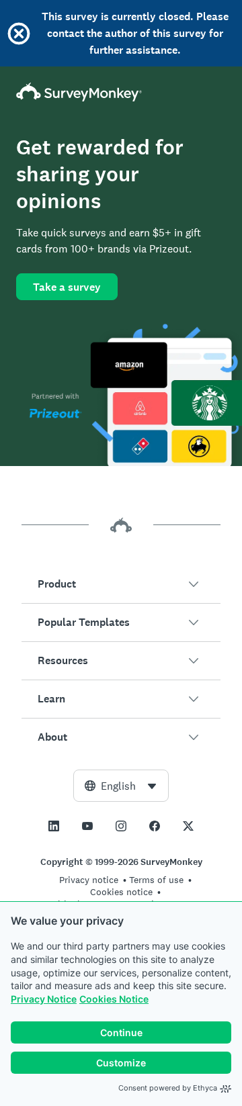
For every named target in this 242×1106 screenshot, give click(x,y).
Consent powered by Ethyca (167, 1088)
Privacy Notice (44, 999)
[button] (121, 584)
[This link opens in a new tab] (54, 826)
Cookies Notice (114, 999)
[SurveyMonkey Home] (121, 92)
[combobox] (121, 786)
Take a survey (67, 287)
